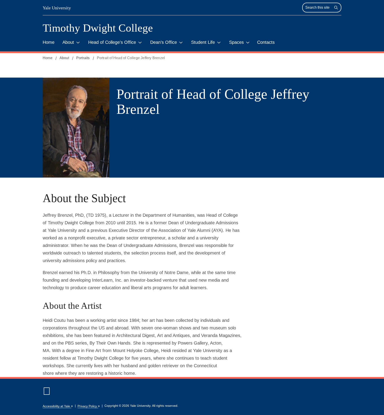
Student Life (203, 42)
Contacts (266, 42)
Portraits (83, 58)
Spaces (236, 42)
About (68, 42)
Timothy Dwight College (98, 27)
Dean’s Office (163, 42)
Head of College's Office (112, 42)
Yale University (57, 7)
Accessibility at (58, 406)
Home (48, 42)
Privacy (89, 406)
